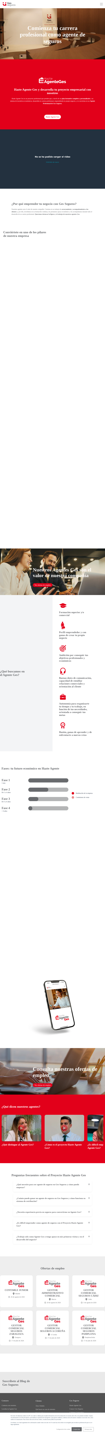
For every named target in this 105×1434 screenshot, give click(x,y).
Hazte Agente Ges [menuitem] (75, 1405)
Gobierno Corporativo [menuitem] (76, 1412)
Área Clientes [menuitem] (40, 1406)
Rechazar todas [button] (88, 1429)
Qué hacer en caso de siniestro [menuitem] (45, 1409)
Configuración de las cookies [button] (63, 1429)
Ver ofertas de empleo (42, 585)
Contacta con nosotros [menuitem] (9, 1405)
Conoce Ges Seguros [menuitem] (76, 1409)
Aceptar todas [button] (76, 1429)
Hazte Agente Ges (52, 117)
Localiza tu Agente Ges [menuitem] (9, 1409)
